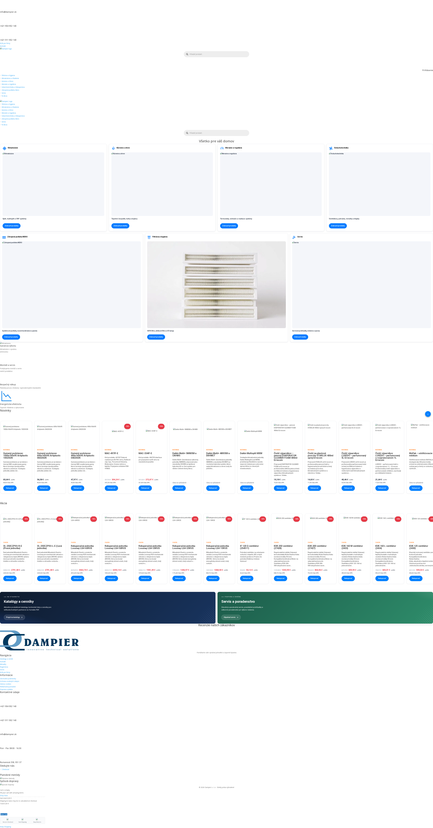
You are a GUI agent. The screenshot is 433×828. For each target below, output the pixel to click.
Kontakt (3, 46)
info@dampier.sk (8, 11)
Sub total (3, 798)
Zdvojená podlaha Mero (10, 90)
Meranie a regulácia (9, 84)
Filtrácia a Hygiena (8, 75)
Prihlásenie (427, 70)
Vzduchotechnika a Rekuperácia (13, 87)
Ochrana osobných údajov (9, 681)
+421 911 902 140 (8, 39)
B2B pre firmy (5, 43)
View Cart (3, 814)
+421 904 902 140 (8, 25)
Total (2, 803)
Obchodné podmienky (8, 679)
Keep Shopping (5, 827)
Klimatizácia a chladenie (10, 78)
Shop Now (4, 795)
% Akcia (4, 96)
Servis (4, 93)
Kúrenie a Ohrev (7, 81)
